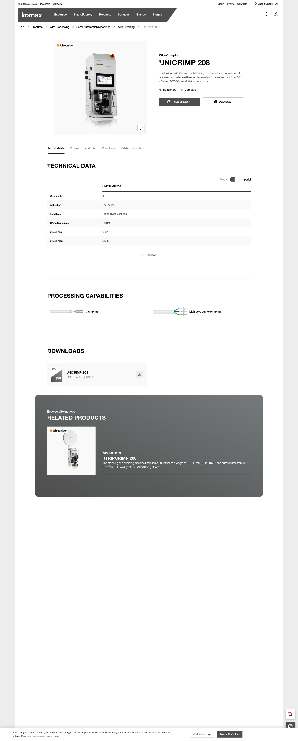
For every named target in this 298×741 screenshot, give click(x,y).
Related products (131, 148)
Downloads (108, 148)
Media (221, 4)
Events (231, 4)
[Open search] (266, 14)
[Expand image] (141, 128)
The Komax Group (27, 4)
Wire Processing (59, 27)
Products (37, 27)
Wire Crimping (126, 27)
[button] (202, 734)
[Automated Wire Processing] (32, 15)
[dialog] (149, 734)
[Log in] (276, 14)
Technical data (56, 148)
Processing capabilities (83, 148)
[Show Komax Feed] (290, 714)
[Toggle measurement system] (234, 179)
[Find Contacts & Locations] (290, 726)
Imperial (246, 179)
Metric (224, 179)
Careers (57, 4)
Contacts (242, 4)
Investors (45, 4)
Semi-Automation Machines (93, 27)
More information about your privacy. (40, 735)
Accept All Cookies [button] (230, 734)
